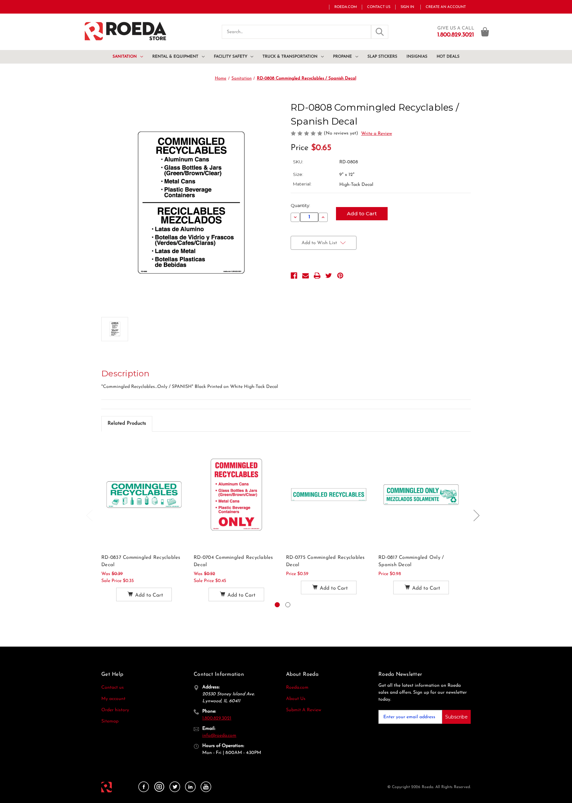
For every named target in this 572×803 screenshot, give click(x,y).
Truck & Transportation (289, 57)
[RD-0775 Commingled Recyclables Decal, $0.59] (328, 495)
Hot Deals (448, 57)
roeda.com (345, 7)
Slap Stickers (382, 57)
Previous (89, 515)
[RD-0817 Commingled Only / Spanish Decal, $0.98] (421, 495)
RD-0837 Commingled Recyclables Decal (140, 561)
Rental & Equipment (175, 57)
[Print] (317, 275)
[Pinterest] (340, 275)
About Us (296, 698)
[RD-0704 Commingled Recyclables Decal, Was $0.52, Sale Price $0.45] (236, 495)
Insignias (416, 57)
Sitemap (110, 721)
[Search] (379, 32)
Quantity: (300, 205)
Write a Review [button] (376, 133)
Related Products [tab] (127, 423)
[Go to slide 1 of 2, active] (277, 604)
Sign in (407, 7)
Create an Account (446, 7)
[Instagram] (159, 787)
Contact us (112, 687)
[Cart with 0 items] (485, 32)
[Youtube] (206, 787)
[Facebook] (294, 275)
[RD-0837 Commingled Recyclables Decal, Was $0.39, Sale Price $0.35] (144, 495)
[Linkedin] (190, 787)
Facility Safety (230, 57)
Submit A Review (303, 710)
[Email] (305, 275)
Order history (115, 710)
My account (113, 698)
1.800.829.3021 (216, 718)
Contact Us (378, 7)
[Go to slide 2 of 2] (287, 604)
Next (476, 515)
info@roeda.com (219, 735)
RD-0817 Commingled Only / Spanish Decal (411, 561)
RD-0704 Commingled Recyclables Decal (233, 561)
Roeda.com (297, 687)
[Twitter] (328, 275)
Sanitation (125, 57)
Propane (342, 57)
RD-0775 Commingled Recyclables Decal (325, 561)
